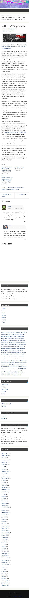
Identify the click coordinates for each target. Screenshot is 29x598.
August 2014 (4, 492)
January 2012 (5, 555)
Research (10, 31)
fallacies (14, 348)
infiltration (14, 350)
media (17, 354)
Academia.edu (5, 384)
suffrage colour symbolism (6, 368)
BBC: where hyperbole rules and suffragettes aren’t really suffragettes (7, 178)
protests (3, 189)
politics (24, 358)
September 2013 (5, 512)
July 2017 (4, 467)
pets (11, 358)
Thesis (3, 322)
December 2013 (5, 505)
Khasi (21, 352)
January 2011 (5, 583)
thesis (17, 371)
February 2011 (5, 580)
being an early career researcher (17, 336)
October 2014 (5, 487)
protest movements (5, 362)
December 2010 (5, 585)
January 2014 (5, 503)
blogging (3, 338)
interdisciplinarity (19, 350)
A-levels (7, 332)
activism (9, 187)
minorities (3, 356)
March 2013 (4, 523)
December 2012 (5, 530)
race (18, 362)
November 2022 (5, 453)
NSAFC (15, 356)
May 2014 (4, 496)
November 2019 (5, 455)
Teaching (4, 320)
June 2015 (4, 480)
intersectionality (16, 352)
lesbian (2, 354)
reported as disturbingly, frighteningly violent (16, 132)
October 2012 (5, 535)
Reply (25, 221)
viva (22, 372)
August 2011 (4, 567)
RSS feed (4, 406)
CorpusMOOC (17, 342)
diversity (14, 346)
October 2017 (5, 464)
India (11, 350)
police (13, 358)
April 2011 (4, 576)
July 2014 (4, 494)
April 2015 (4, 483)
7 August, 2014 (12, 29)
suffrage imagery (15, 368)
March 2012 (4, 551)
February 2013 (5, 526)
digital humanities (10, 344)
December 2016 (5, 471)
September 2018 (5, 460)
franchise (23, 348)
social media (12, 366)
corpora (20, 340)
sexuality (7, 366)
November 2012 (5, 533)
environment (7, 348)
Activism (4, 31)
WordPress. (21, 596)
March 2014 (4, 501)
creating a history (19, 167)
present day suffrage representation (12, 360)
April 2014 (4, 499)
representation (5, 364)
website (2, 374)
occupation (19, 356)
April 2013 (4, 521)
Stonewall (17, 366)
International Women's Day (6, 352)
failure (11, 348)
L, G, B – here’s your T (22, 194)
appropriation (4, 334)
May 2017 (4, 469)
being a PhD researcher (14, 334)
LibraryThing (5, 389)
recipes (22, 362)
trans (23, 371)
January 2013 (5, 528)
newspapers (11, 356)
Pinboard (4, 391)
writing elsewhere (17, 374)
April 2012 (4, 549)
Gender (3, 313)
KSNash (9, 206)
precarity (3, 360)
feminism (19, 187)
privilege (25, 360)
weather (24, 372)
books (9, 338)
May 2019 (4, 457)
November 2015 (5, 478)
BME (6, 338)
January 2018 (5, 462)
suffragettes (11, 189)
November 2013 (5, 508)
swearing (8, 371)
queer (15, 362)
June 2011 (4, 571)
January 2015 (5, 485)
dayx (6, 344)
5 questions (3, 332)
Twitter (3, 393)
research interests (18, 364)
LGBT (6, 355)
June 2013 (4, 517)
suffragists (17, 189)
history (22, 187)
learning (24, 352)
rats (20, 362)
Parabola (14, 596)
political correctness (18, 358)
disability (3, 346)
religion (25, 362)
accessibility (17, 332)
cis (19, 338)
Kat (5, 29)
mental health (22, 354)
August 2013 (4, 514)
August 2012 (4, 539)
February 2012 (5, 553)
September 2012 (5, 537)
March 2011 (4, 578)
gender (3, 350)
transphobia (3, 372)
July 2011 (4, 569)
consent (17, 340)
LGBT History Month (12, 354)
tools (20, 371)
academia (12, 332)
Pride (21, 360)
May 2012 (4, 546)
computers (22, 338)
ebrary (17, 346)
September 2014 (5, 489)
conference (4, 340)
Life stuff (4, 315)
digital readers (17, 344)
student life (21, 366)
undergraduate (9, 372)
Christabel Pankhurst (14, 338)
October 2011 (5, 562)
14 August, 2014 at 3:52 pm (15, 208)
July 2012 (4, 542)
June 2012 (4, 544)
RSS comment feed (6, 404)
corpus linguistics (9, 342)
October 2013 (5, 510)
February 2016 (5, 476)
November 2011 (5, 560)
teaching (13, 371)
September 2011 (5, 565)
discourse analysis (9, 346)
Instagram (4, 387)
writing (12, 374)
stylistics (26, 366)
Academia (4, 308)
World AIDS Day (8, 374)
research (7, 189)
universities (15, 373)
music (7, 356)
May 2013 (4, 519)
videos (19, 372)
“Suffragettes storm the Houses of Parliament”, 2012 (7, 168)
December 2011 (5, 558)
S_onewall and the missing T (6, 195)
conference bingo (12, 340)
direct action (14, 187)
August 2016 (4, 473)
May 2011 (4, 574)
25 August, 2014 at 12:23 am (16, 227)
